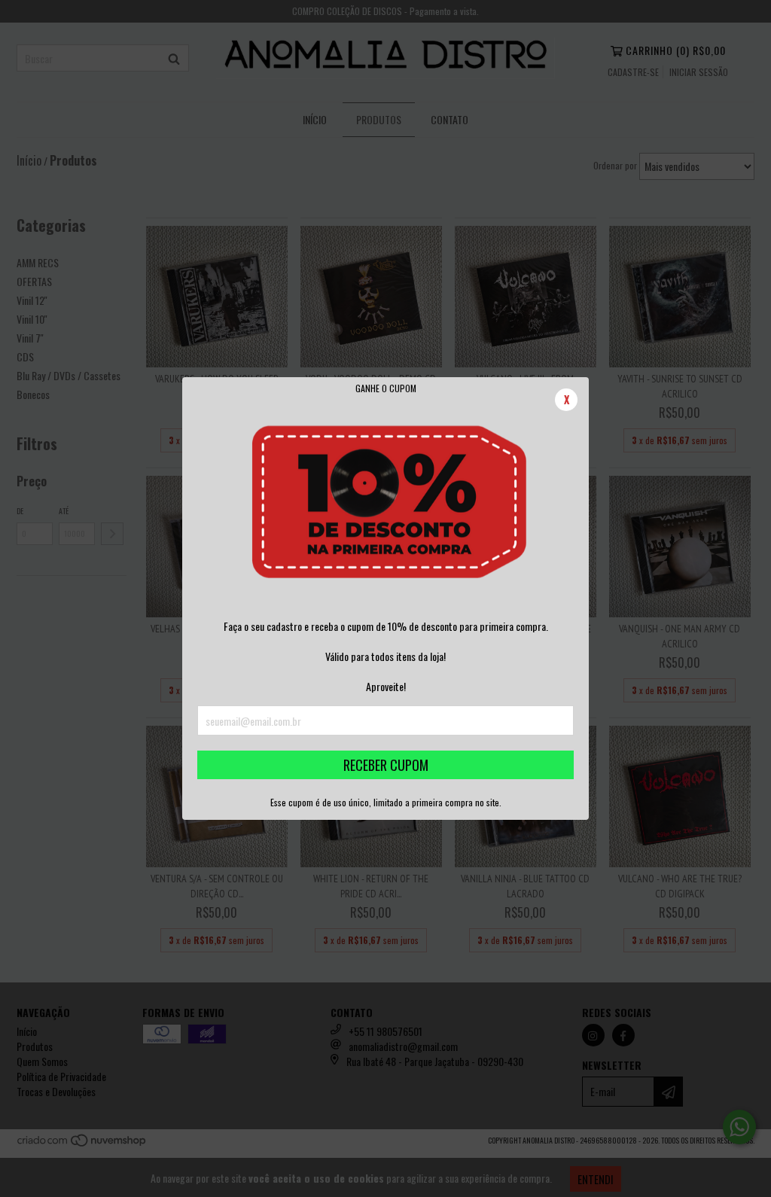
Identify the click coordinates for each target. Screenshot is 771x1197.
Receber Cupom (385, 765)
